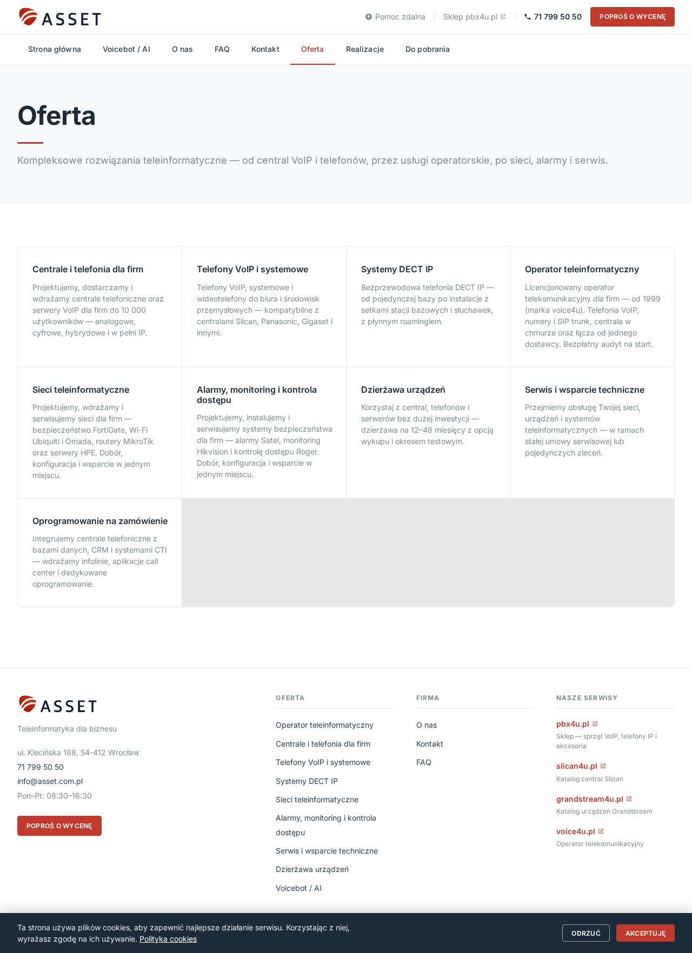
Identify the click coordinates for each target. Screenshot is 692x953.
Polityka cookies (168, 938)
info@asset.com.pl (50, 781)
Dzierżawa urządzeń (312, 869)
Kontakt (265, 48)
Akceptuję (646, 933)
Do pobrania (427, 48)
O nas (183, 48)
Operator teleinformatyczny (325, 724)
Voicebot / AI (126, 48)
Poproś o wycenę (633, 16)
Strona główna (54, 48)
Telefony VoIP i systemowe (323, 762)
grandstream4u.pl (589, 798)
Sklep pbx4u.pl (470, 16)
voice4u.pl (575, 831)
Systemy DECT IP (307, 781)
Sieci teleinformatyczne (317, 799)
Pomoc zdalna (400, 16)
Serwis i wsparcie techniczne (327, 850)
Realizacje (365, 48)
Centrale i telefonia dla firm (323, 743)
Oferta (312, 48)
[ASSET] (59, 16)
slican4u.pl (576, 765)
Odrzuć (585, 933)
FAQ (222, 48)
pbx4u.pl (572, 723)
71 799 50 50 (558, 16)
